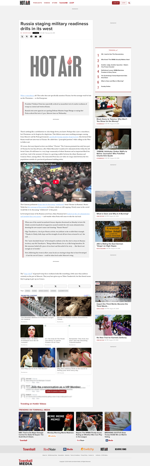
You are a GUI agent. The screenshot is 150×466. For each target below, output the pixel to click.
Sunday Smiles (105, 86)
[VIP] (72, 3)
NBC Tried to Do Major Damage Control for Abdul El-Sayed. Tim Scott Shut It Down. (31, 435)
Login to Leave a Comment (55, 391)
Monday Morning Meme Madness (60, 433)
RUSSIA (34, 291)
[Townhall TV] (64, 3)
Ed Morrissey (26, 33)
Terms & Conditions (75, 455)
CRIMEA (27, 291)
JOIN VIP (116, 3)
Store (54, 3)
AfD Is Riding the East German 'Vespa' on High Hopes (110, 245)
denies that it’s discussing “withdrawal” (51, 204)
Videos (47, 3)
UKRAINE (53, 291)
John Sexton (100, 216)
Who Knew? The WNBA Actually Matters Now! (115, 59)
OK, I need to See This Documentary (112, 54)
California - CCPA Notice (102, 455)
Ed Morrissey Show (52, 455)
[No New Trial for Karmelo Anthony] (113, 325)
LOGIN (123, 3)
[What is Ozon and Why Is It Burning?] (113, 201)
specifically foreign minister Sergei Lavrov (63, 137)
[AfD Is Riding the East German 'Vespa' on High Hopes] (113, 231)
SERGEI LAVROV (43, 291)
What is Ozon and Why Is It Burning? (112, 81)
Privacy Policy (84, 455)
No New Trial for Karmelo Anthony (112, 337)
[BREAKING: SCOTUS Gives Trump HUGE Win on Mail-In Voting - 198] (118, 421)
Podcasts (37, 3)
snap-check (28, 273)
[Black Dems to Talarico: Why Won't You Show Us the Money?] (113, 106)
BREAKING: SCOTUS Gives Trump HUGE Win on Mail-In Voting (116, 435)
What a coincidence (27, 95)
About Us (45, 455)
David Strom (100, 309)
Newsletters (61, 455)
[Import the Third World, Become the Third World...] (113, 291)
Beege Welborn (101, 248)
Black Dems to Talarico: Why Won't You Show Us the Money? (112, 120)
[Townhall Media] (25, 462)
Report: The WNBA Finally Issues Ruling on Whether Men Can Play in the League (89, 435)
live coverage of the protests (37, 207)
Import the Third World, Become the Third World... (112, 305)
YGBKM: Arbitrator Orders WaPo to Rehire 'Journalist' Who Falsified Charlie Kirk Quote (112, 153)
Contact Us (91, 455)
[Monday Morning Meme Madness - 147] (60, 421)
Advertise (67, 455)
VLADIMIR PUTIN (63, 291)
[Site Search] (129, 3)
